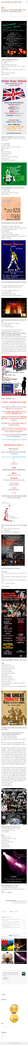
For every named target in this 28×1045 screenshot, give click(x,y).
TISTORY (14, 1043)
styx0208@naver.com (21, 900)
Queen (3, 917)
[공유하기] (5, 912)
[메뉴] (26, 2)
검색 (25, 1026)
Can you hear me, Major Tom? (11, 2)
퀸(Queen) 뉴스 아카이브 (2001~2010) (8, 923)
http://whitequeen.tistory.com (19, 903)
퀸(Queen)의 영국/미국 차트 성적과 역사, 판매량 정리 (10, 921)
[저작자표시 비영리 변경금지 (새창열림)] (16, 911)
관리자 (18, 1043)
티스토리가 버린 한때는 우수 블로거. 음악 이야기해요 (11, 975)
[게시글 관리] (7, 912)
